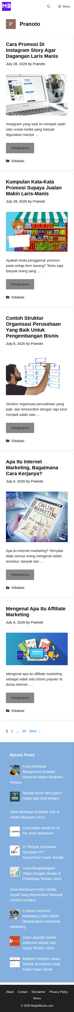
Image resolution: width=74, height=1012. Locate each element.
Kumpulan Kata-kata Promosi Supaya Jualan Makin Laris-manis (34, 187)
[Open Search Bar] (48, 6)
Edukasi (18, 161)
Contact (23, 991)
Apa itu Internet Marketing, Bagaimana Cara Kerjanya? (32, 467)
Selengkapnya (20, 148)
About (10, 991)
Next (35, 731)
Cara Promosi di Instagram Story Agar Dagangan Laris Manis (32, 50)
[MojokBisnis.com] (6, 6)
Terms (37, 998)
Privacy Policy (58, 991)
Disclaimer (38, 991)
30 (24, 731)
